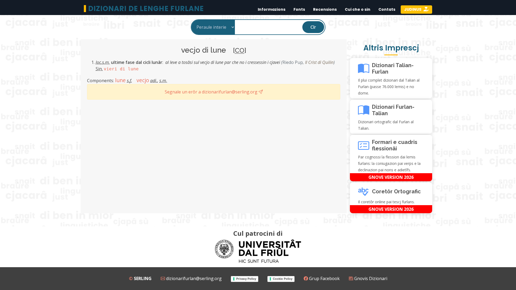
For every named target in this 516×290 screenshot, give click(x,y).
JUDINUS (413, 9)
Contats (386, 9)
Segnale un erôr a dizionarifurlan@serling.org (212, 92)
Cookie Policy (282, 279)
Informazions (271, 9)
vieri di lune (121, 68)
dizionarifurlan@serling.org (193, 278)
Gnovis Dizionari (370, 278)
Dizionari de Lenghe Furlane (146, 8)
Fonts (299, 9)
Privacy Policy (246, 279)
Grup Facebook (324, 278)
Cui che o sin (357, 9)
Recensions (325, 9)
